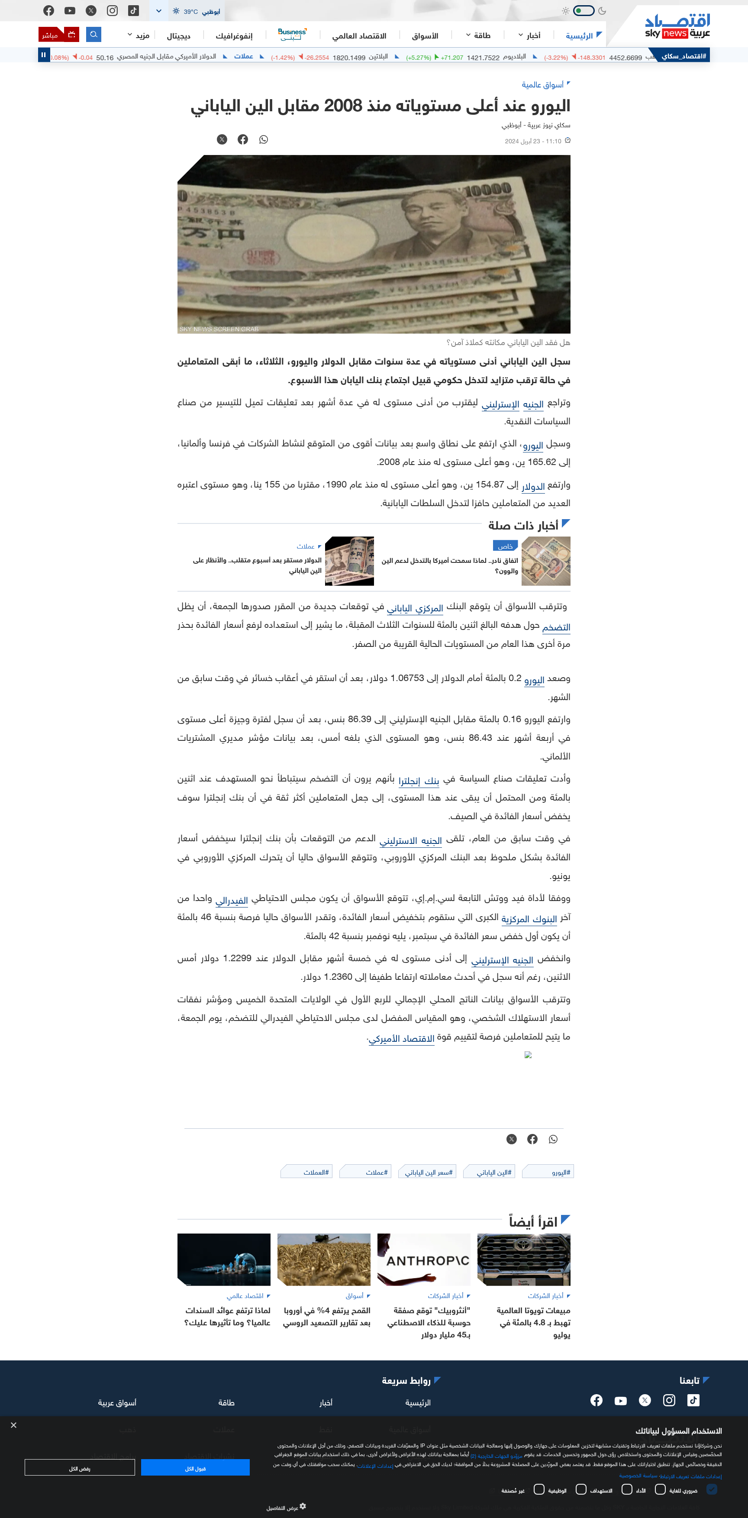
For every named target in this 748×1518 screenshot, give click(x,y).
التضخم (556, 625)
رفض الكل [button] (79, 1467)
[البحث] (93, 34)
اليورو (533, 443)
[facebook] (596, 1403)
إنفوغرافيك (234, 35)
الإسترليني (500, 402)
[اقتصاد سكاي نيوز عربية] (658, 26)
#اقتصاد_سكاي (684, 55)
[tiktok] (693, 1403)
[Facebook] (48, 10)
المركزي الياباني (415, 606)
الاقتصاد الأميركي (402, 1036)
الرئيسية (579, 35)
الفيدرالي (232, 898)
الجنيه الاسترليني (411, 838)
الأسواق (425, 35)
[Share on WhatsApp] (263, 140)
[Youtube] (70, 11)
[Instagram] (112, 10)
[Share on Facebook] (242, 140)
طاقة (227, 1401)
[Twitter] (91, 10)
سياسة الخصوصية (638, 1474)
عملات (284, 55)
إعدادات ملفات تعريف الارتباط (691, 1475)
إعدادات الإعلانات (375, 1464)
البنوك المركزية (529, 917)
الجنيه (533, 402)
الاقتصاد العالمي (359, 35)
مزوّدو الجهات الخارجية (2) (496, 1454)
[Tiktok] (133, 10)
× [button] (14, 1425)
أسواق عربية (117, 1401)
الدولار (533, 484)
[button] (187, 10)
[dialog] (374, 1467)
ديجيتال (178, 35)
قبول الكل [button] (195, 1467)
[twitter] (645, 1403)
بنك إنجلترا (419, 779)
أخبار (325, 1401)
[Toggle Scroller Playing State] (44, 55)
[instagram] (669, 1403)
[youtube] (621, 1402)
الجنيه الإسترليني (502, 958)
